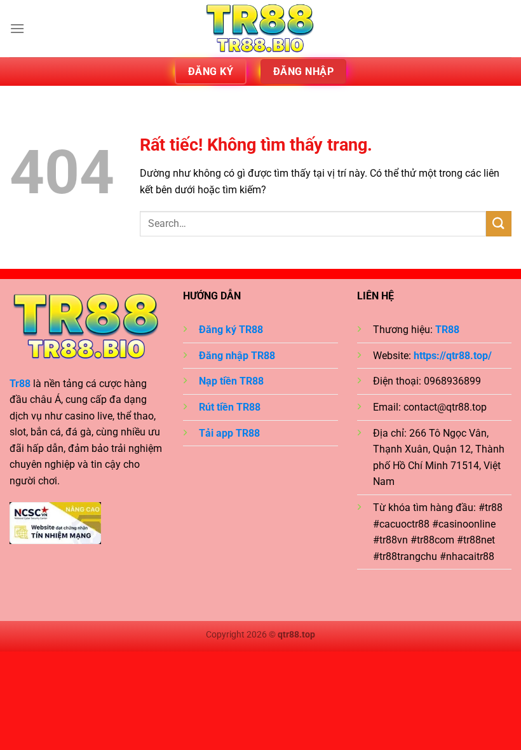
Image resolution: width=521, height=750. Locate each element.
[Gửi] (498, 223)
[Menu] (17, 28)
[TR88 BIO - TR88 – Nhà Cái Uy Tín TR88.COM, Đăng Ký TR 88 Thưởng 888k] (260, 28)
